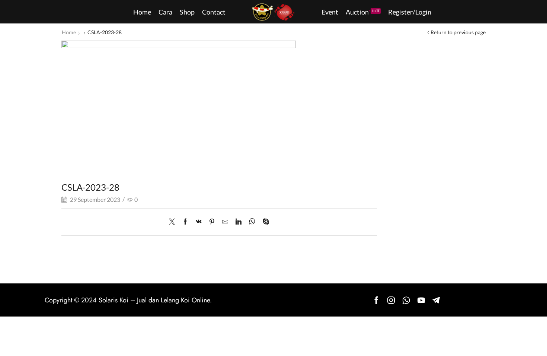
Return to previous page (458, 32)
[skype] (264, 221)
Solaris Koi (113, 300)
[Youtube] (421, 300)
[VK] (198, 221)
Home (69, 32)
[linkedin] (238, 221)
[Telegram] (436, 300)
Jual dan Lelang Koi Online (173, 300)
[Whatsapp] (406, 300)
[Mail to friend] (225, 221)
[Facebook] (185, 221)
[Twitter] (174, 221)
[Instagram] (391, 300)
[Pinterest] (211, 221)
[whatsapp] (252, 221)
